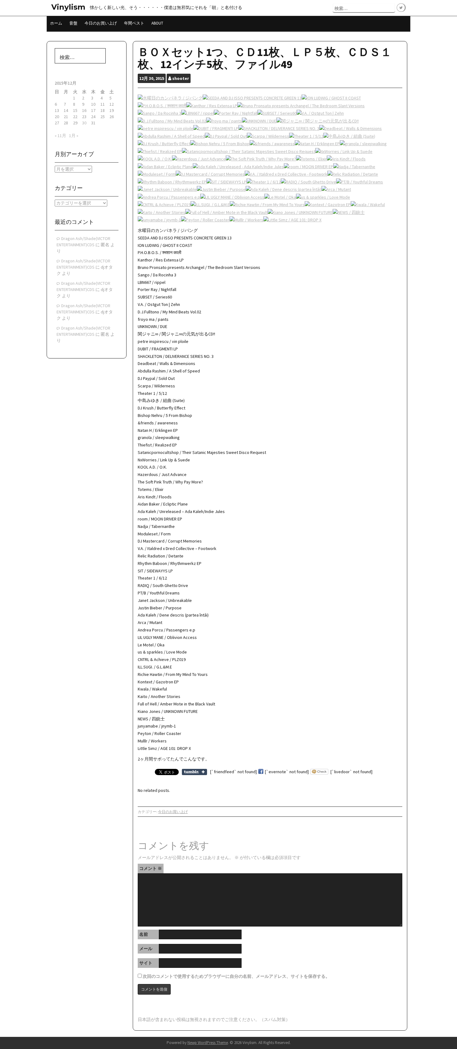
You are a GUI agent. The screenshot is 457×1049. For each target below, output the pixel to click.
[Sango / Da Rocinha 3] (159, 113)
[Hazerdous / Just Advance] (199, 159)
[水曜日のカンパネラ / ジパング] (170, 98)
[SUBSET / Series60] (277, 113)
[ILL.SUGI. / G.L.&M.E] (210, 204)
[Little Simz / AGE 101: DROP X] (292, 220)
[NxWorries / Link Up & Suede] (343, 151)
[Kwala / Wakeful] (368, 204)
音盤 (73, 23)
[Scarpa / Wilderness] (268, 136)
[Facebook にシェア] (260, 771)
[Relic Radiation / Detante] (352, 174)
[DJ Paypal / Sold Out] (226, 136)
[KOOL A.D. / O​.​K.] (155, 159)
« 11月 (60, 135)
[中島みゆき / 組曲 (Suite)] (349, 136)
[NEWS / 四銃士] (349, 212)
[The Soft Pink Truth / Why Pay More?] (261, 159)
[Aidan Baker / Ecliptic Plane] (165, 166)
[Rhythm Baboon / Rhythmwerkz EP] (172, 181)
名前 (143, 934)
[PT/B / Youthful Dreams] (359, 181)
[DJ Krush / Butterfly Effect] (164, 143)
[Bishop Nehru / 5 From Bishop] (220, 143)
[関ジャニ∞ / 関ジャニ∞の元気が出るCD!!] (317, 120)
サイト (145, 963)
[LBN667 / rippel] (197, 113)
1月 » (73, 135)
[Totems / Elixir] (311, 159)
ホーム (56, 23)
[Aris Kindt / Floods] (346, 159)
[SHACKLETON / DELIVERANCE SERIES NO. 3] (278, 128)
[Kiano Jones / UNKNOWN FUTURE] (300, 212)
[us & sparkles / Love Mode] (323, 197)
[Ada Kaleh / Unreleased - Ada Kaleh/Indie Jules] (238, 166)
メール (145, 948)
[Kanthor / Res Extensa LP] (211, 105)
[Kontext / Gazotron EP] (328, 204)
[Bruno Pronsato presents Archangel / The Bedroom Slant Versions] (301, 105)
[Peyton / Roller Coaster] (205, 220)
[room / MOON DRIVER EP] (308, 166)
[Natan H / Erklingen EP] (317, 143)
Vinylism (68, 7)
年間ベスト (134, 23)
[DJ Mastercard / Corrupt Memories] (210, 174)
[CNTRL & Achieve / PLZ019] (164, 204)
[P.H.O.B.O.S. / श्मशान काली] (162, 105)
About (157, 23)
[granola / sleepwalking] (363, 143)
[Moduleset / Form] (157, 174)
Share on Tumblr (194, 772)
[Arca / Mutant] (336, 189)
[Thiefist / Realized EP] (160, 151)
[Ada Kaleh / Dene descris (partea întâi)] (283, 189)
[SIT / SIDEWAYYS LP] (226, 181)
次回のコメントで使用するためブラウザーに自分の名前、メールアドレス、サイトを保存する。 (236, 976)
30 (84, 123)
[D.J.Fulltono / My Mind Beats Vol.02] (172, 120)
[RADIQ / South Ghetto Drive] (308, 181)
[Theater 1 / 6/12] (264, 181)
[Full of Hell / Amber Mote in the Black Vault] (226, 212)
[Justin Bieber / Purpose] (221, 189)
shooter (180, 78)
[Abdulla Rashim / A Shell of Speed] (171, 136)
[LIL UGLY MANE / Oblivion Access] (232, 197)
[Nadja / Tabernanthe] (354, 166)
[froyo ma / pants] (224, 120)
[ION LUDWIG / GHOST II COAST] (331, 98)
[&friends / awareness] (272, 143)
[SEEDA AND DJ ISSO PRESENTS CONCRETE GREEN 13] (252, 98)
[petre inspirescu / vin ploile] (165, 128)
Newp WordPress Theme (207, 1042)
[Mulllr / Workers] (246, 220)
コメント (150, 868)
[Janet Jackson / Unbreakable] (167, 189)
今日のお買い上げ (101, 23)
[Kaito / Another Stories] (161, 212)
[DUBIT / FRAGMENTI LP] (215, 128)
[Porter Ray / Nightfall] (235, 113)
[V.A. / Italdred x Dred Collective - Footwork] (286, 174)
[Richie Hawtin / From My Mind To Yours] (267, 204)
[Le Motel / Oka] (280, 197)
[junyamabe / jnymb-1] (159, 220)
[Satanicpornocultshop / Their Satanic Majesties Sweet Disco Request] (248, 151)
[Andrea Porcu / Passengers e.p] (169, 197)
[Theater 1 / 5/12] (306, 136)
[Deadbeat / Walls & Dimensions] (350, 128)
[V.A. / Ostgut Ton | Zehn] (320, 113)
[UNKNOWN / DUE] (259, 120)
